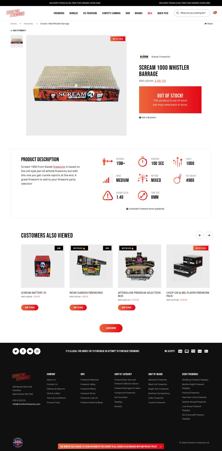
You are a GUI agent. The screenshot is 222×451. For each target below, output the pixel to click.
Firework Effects (88, 388)
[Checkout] (214, 13)
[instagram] (37, 351)
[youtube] (30, 351)
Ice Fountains (90, 13)
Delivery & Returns (56, 388)
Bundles (74, 13)
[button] (200, 235)
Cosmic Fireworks (156, 402)
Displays (118, 401)
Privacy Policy (150, 446)
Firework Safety (88, 384)
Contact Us (52, 384)
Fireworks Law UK (89, 397)
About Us (51, 379)
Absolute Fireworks (157, 379)
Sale (150, 13)
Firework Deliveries (90, 379)
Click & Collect (53, 393)
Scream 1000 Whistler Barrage (54, 23)
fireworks (59, 167)
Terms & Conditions (56, 397)
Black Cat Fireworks (157, 384)
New (128, 13)
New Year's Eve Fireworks (194, 397)
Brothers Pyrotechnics (159, 393)
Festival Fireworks (190, 392)
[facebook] (23, 351)
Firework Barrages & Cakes (127, 388)
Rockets (118, 406)
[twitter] (16, 351)
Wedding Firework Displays (195, 379)
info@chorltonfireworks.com (26, 404)
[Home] (15, 13)
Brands (138, 13)
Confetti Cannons (111, 13)
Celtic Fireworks (155, 397)
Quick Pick (162, 13)
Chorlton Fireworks (196, 442)
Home (14, 23)
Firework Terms (88, 393)
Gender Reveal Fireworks (194, 401)
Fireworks (59, 13)
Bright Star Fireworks (158, 388)
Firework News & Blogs (92, 402)
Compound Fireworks (124, 392)
